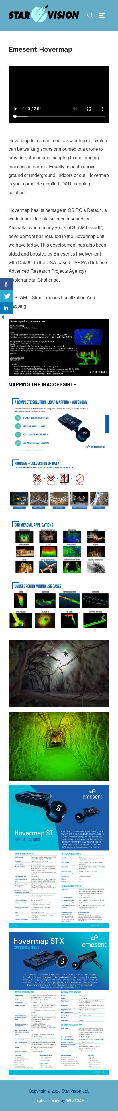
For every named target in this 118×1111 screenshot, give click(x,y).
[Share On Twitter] (6, 296)
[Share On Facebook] (6, 284)
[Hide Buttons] (3, 318)
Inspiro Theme (46, 1100)
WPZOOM (75, 1100)
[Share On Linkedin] (6, 308)
